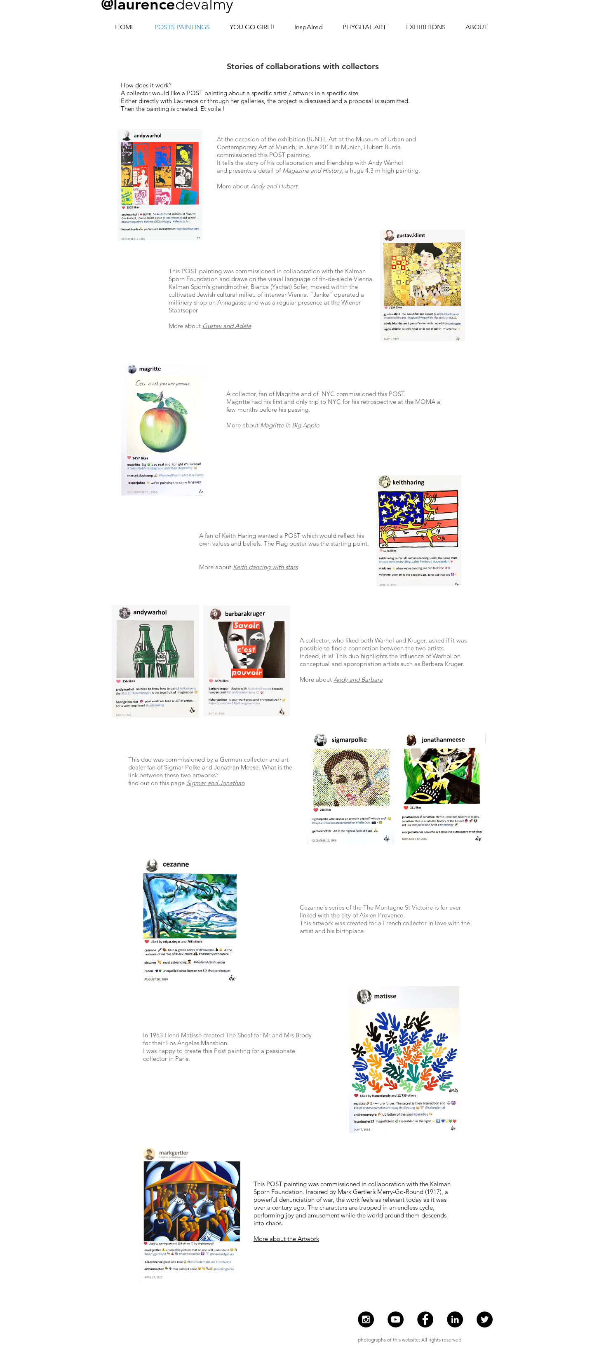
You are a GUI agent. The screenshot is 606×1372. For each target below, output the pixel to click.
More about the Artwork (286, 1239)
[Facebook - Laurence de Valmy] (425, 1319)
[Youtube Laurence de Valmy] (396, 1319)
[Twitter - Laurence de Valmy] (485, 1319)
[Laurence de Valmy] (455, 1319)
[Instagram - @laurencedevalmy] (366, 1319)
